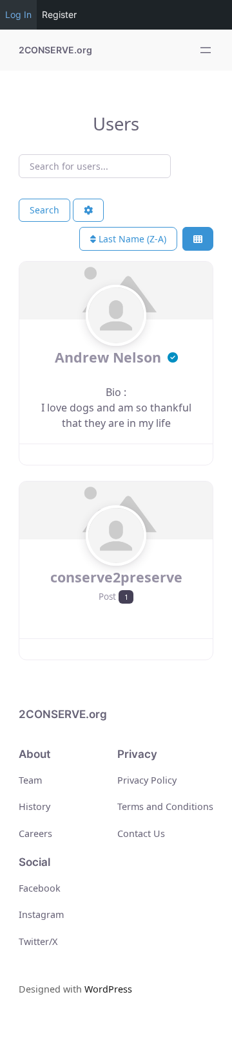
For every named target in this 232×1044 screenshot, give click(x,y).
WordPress (108, 989)
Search (44, 210)
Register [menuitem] (59, 14)
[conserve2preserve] (116, 560)
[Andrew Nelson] (116, 340)
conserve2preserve (116, 577)
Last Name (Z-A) (131, 239)
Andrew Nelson (110, 357)
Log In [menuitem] (18, 14)
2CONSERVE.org (55, 49)
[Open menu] (205, 50)
